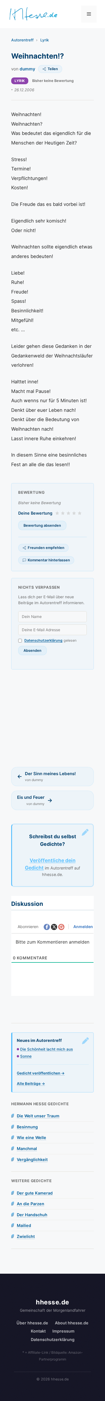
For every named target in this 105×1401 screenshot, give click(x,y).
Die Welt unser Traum (38, 1115)
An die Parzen (30, 1203)
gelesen (50, 640)
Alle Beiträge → (31, 1083)
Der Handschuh (32, 1214)
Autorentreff (22, 40)
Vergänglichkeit (32, 1159)
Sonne (26, 1056)
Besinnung (27, 1126)
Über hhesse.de (32, 1322)
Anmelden (83, 926)
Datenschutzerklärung (43, 640)
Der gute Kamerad (35, 1193)
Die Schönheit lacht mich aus (46, 1049)
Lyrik (44, 40)
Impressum (63, 1331)
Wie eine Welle (31, 1137)
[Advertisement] (52, 718)
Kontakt (38, 1331)
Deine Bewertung (35, 513)
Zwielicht (26, 1236)
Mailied (24, 1225)
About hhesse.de (71, 1322)
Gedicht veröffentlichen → (41, 1073)
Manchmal (27, 1148)
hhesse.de (52, 1302)
